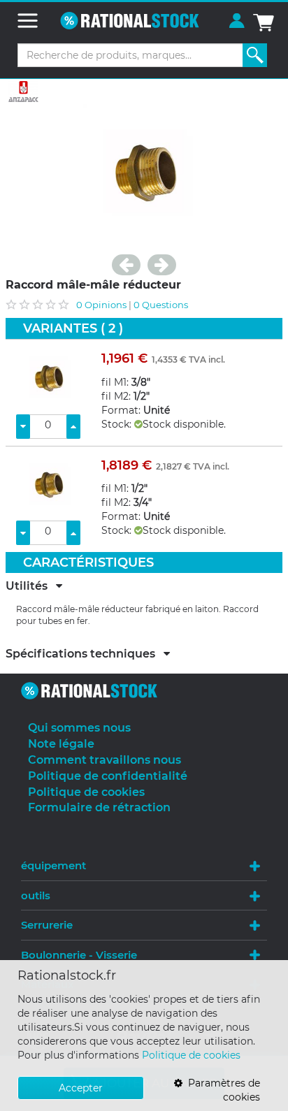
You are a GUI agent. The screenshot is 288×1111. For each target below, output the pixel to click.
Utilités (31, 586)
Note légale (61, 743)
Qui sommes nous (79, 727)
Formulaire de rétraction (99, 807)
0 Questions (161, 304)
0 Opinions (101, 304)
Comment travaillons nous (104, 760)
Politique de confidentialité (107, 776)
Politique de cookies (191, 1055)
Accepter (81, 1088)
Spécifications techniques (85, 654)
